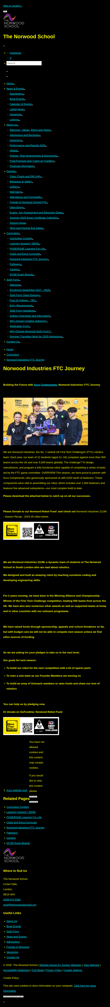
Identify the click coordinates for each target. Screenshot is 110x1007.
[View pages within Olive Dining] (24, 208)
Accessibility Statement (16, 970)
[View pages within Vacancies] (22, 115)
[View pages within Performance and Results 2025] (46, 146)
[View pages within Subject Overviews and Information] (50, 316)
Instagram (15, 52)
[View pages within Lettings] (19, 120)
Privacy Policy (54, 970)
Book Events (13, 926)
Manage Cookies (14, 996)
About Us (11, 921)
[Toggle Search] (7, 76)
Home (9, 349)
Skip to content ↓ (12, 5)
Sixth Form (12, 931)
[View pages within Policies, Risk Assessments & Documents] (57, 156)
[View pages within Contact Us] (20, 342)
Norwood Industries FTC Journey (25, 359)
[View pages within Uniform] (19, 187)
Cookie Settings (33, 801)
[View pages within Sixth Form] (19, 280)
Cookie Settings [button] (73, 970)
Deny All (21, 996)
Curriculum (12, 354)
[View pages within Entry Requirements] (33, 306)
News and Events (16, 936)
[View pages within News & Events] (24, 89)
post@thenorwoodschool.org (19, 904)
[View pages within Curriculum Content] (32, 239)
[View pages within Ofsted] (18, 151)
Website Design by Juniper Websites (60, 965)
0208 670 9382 (12, 899)
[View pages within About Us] (17, 125)
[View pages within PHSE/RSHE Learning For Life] (45, 249)
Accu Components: (46, 384)
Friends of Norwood (17, 947)
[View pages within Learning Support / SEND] (39, 244)
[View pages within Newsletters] (23, 94)
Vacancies (12, 952)
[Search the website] (7, 71)
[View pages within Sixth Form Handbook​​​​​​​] (35, 311)
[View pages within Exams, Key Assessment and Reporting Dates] (63, 213)
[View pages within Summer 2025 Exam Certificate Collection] (58, 218)
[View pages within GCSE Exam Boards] (33, 275)
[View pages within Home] (14, 84)
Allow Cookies (33, 796)
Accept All (6, 996)
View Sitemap (91, 965)
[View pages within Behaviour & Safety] (32, 182)
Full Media (38, 970)
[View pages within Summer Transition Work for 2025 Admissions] (63, 337)
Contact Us (12, 957)
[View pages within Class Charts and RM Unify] (41, 177)
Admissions (13, 941)
